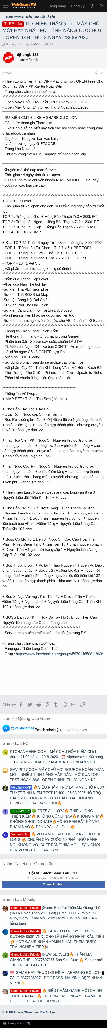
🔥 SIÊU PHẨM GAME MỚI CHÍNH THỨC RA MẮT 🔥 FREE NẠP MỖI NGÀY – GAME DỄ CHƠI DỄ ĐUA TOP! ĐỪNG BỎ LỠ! (56, 995)
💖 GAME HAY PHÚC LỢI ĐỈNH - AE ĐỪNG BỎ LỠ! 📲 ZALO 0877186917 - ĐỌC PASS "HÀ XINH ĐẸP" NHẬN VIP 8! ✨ (57, 978)
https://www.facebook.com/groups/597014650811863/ (59, 654)
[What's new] (92, 6)
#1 (103, 73)
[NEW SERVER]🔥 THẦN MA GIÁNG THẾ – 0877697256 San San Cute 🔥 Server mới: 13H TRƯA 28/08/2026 (57, 959)
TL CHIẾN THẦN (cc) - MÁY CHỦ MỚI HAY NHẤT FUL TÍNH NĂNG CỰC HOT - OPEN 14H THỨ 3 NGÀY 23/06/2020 (52, 30)
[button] (5, 6)
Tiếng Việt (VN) (18, 1023)
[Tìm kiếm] (101, 6)
